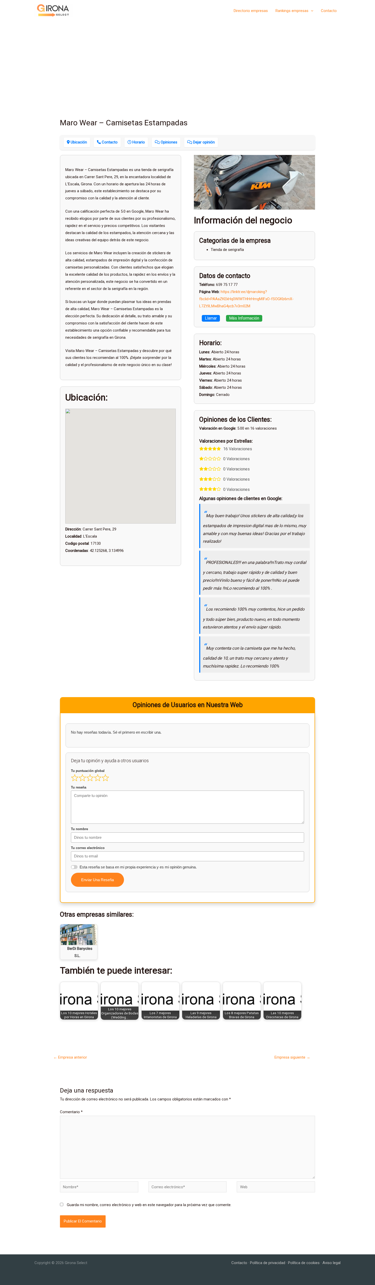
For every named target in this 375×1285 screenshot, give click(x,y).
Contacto (329, 10)
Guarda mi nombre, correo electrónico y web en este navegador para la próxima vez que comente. (149, 1205)
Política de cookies (304, 1262)
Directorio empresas (251, 10)
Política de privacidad (267, 1262)
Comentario (71, 1112)
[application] (310, 11)
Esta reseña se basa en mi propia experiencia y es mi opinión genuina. (138, 867)
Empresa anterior (70, 1057)
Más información (244, 318)
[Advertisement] (187, 59)
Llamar (211, 318)
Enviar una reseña (97, 880)
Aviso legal (331, 1262)
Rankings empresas (292, 10)
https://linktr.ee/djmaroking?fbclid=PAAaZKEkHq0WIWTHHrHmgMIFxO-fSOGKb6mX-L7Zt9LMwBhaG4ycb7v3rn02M (246, 298)
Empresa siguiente (292, 1057)
